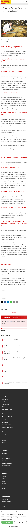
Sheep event (14, 293)
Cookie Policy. (9, 519)
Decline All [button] (20, 522)
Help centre (4, 453)
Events (3, 293)
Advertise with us (6, 458)
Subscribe (4, 460)
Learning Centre (5, 404)
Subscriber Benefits (6, 424)
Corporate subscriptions (7, 427)
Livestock (8, 293)
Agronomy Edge (5, 499)
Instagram (4, 486)
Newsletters (4, 419)
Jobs (3, 437)
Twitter (3, 478)
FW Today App (5, 422)
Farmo (3, 506)
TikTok (3, 488)
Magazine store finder (7, 463)
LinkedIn (3, 481)
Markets (3, 406)
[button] (14, 526)
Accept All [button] (7, 522)
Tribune (3, 504)
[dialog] (14, 519)
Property (4, 440)
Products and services (7, 409)
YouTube (4, 483)
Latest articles (5, 399)
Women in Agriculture (6, 501)
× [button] (26, 511)
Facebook (4, 476)
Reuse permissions (6, 465)
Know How (9, 321)
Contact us (4, 455)
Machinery (4, 442)
